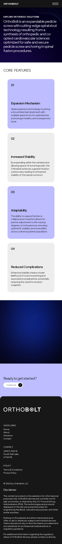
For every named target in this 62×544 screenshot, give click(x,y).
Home (6, 429)
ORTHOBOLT (11, 3)
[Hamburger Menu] (55, 4)
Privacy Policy (9, 473)
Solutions (7, 435)
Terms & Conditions (12, 469)
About (6, 432)
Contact (7, 438)
